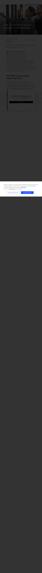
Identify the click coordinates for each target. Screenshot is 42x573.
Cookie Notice (23, 187)
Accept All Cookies (27, 192)
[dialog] (21, 189)
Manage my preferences (13, 192)
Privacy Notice (12, 188)
